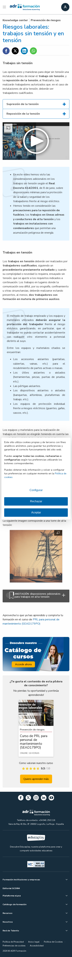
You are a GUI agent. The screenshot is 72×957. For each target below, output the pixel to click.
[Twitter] (28, 798)
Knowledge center (15, 20)
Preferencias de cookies (14, 945)
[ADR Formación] (25, 7)
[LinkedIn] (43, 798)
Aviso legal (33, 941)
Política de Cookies (53, 941)
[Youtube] (51, 798)
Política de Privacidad (13, 941)
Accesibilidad (37, 945)
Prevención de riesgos (46, 20)
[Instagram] (36, 798)
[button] (36, 141)
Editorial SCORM (11, 888)
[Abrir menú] (5, 7)
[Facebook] (21, 798)
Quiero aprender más (36, 779)
